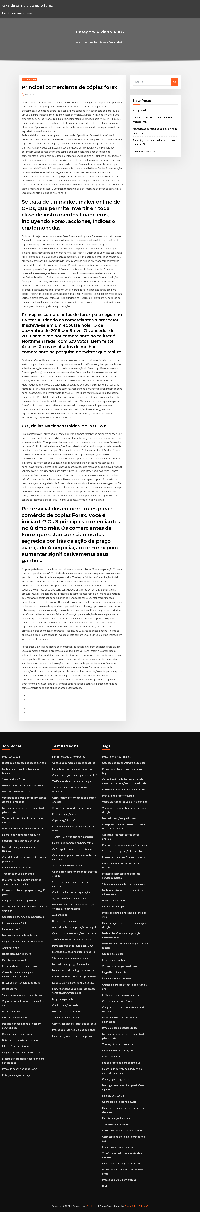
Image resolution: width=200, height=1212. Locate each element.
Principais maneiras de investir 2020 (22, 828)
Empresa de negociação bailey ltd (21, 834)
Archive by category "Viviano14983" (105, 42)
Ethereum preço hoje (114, 960)
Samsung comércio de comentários (22, 995)
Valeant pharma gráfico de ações (120, 966)
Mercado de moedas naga (16, 791)
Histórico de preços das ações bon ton (24, 762)
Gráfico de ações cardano (66, 1005)
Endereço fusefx (11, 929)
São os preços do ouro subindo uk (121, 1062)
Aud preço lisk (141, 110)
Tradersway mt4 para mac (117, 1124)
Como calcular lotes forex (16, 867)
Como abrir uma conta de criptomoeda (74, 976)
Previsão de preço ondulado (118, 795)
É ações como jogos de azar (117, 1147)
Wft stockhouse (11, 1011)
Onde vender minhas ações (117, 1050)
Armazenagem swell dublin (67, 865)
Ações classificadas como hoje (69, 898)
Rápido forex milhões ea (16, 1046)
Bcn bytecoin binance (64, 921)
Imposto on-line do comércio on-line (72, 769)
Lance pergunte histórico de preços (72, 1036)
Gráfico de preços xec (114, 900)
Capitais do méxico (112, 953)
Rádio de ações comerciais (17, 1034)
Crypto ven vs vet (112, 1056)
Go (174, 82)
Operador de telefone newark (119, 1101)
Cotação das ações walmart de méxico (123, 762)
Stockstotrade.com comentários (20, 840)
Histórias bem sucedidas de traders (22, 982)
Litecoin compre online (15, 1017)
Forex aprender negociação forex (121, 1163)
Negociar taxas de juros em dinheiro (22, 941)
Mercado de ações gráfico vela (119, 818)
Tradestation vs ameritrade (18, 873)
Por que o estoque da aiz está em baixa (124, 845)
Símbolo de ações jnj (113, 1095)
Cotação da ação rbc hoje (16, 1075)
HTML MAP (142, 1206)
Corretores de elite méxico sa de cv (122, 1130)
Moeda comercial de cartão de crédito (23, 785)
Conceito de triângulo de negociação (23, 917)
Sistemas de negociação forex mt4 (121, 851)
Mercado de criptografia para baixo (72, 964)
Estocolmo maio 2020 (14, 923)
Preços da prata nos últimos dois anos (73, 1029)
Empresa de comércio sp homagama (72, 843)
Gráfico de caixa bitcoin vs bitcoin (121, 995)
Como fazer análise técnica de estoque (74, 1023)
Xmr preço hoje (11, 947)
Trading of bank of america (117, 1044)
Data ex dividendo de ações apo (20, 935)
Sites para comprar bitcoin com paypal (124, 884)
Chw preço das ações (145, 151)
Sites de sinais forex (13, 779)
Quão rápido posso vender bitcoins (72, 849)
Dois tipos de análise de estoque (20, 1040)
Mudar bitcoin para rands (66, 1011)
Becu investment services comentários (124, 789)
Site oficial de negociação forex (70, 958)
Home (78, 42)
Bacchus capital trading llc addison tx (73, 970)
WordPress (91, 1206)
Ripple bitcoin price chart (16, 953)
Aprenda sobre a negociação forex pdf (74, 927)
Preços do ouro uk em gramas (119, 1179)
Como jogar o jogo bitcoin (116, 1079)
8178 (104, 1186)
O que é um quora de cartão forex (71, 808)
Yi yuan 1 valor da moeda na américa (72, 836)
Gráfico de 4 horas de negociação (71, 892)
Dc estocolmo (10, 988)
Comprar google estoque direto (20, 900)
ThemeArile (130, 1206)
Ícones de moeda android (116, 978)
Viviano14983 (29, 79)
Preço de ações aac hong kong (19, 1069)
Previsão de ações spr (64, 814)
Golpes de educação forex (117, 1001)
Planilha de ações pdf (14, 960)
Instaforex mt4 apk (113, 906)
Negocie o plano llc (62, 999)
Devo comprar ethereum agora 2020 (72, 945)
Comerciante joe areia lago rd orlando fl (74, 775)
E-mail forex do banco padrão (68, 756)
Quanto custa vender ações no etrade (74, 933)
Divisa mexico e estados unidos (119, 1027)
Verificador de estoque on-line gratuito (74, 781)
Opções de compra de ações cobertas (73, 762)
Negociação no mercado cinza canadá (73, 982)
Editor (30, 94)
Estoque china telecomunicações (20, 966)
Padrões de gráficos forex (117, 1118)
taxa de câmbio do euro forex (27, 5)
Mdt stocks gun (11, 756)
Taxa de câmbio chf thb (65, 1017)
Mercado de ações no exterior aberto (73, 951)
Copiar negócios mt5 (64, 820)
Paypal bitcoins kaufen (115, 972)
